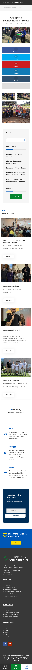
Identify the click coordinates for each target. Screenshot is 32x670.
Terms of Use (16, 659)
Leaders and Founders (11, 589)
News (6, 634)
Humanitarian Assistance (11, 616)
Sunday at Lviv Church (11, 330)
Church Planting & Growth (12, 614)
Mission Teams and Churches (13, 591)
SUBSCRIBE (15, 516)
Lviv (25, 24)
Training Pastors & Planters (12, 612)
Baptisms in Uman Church (16, 168)
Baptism (22, 383)
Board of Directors (10, 594)
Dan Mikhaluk (8, 245)
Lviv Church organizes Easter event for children (14, 241)
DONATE (16, 196)
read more (9, 256)
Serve (6, 632)
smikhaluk (10, 24)
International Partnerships (15, 655)
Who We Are (8, 585)
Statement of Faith (10, 587)
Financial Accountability (11, 596)
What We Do (8, 610)
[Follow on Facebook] (5, 644)
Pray (6, 628)
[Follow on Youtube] (10, 644)
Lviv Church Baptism (11, 381)
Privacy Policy (8, 659)
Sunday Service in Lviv (11, 286)
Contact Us (7, 637)
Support (7, 630)
